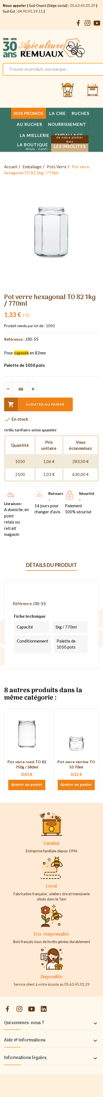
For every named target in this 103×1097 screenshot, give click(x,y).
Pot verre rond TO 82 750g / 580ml (26, 764)
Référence (22, 603)
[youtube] (97, 23)
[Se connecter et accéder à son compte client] (68, 90)
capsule (21, 352)
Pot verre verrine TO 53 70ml (76, 764)
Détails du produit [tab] (51, 565)
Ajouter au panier (36, 404)
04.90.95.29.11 (30, 11)
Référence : (14, 339)
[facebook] (78, 23)
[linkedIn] (43, 1009)
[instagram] (87, 23)
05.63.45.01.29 (82, 5)
